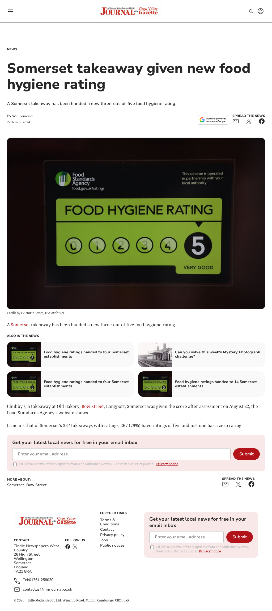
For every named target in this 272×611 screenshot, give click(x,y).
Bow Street (93, 406)
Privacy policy (112, 534)
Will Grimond (22, 116)
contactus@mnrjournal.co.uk (47, 589)
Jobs (104, 540)
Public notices (112, 545)
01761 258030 (41, 580)
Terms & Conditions (109, 522)
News (12, 49)
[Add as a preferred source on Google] (213, 120)
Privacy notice (167, 464)
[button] (10, 11)
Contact (107, 529)
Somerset (20, 324)
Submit (246, 454)
